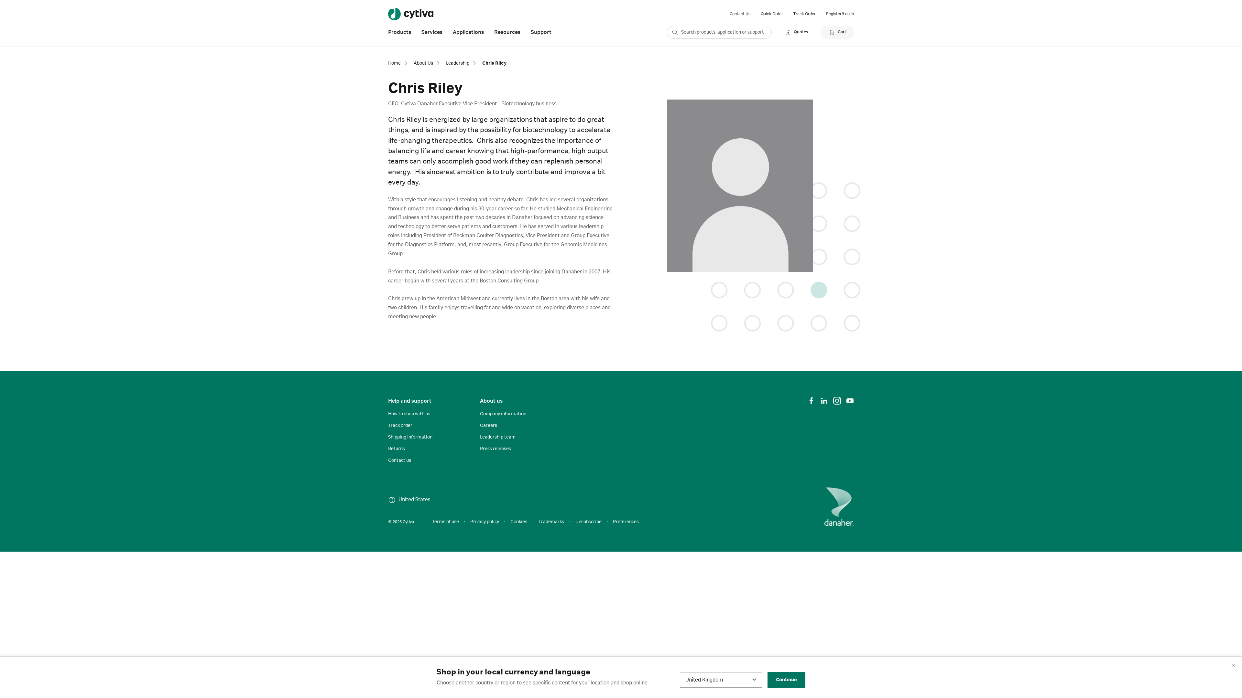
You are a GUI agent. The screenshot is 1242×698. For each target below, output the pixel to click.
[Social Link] (811, 401)
